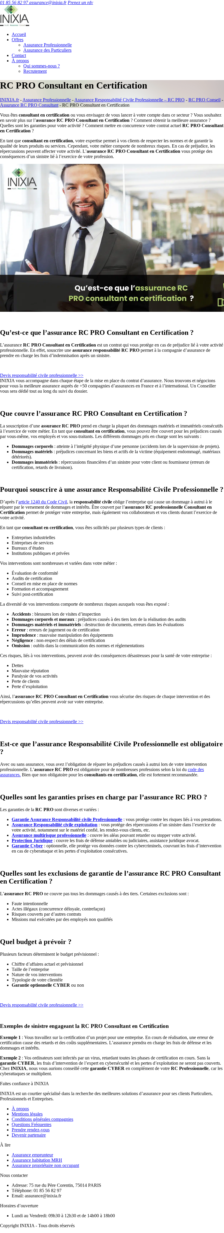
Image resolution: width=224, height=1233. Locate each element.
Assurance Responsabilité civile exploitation (54, 824)
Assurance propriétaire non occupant (45, 1165)
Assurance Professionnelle (47, 44)
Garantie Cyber (27, 845)
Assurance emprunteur (32, 1154)
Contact (19, 55)
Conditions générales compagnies (42, 1119)
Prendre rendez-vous (31, 1129)
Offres (17, 39)
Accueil (19, 34)
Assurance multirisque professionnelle (49, 835)
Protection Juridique (32, 840)
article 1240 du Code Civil (42, 501)
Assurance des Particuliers (47, 50)
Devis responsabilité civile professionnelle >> (41, 375)
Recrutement (35, 71)
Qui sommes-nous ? (41, 65)
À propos (20, 60)
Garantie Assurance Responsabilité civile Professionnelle (67, 819)
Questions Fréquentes (31, 1124)
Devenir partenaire (29, 1134)
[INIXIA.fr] (14, 24)
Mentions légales (27, 1113)
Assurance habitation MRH (37, 1160)
